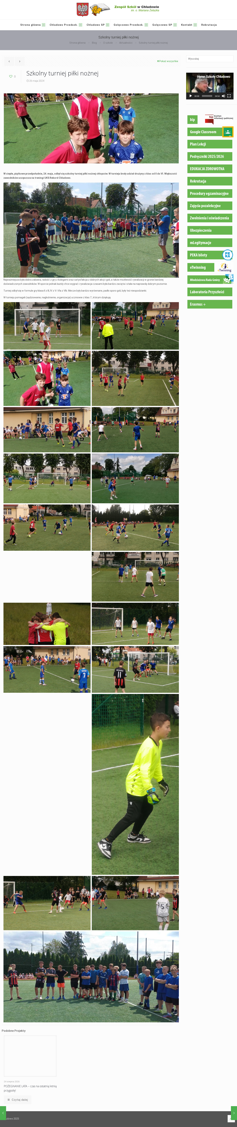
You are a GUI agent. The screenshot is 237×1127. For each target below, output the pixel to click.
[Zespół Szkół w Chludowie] (119, 9)
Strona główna (77, 42)
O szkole (108, 42)
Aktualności (125, 42)
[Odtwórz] (190, 96)
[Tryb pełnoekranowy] (229, 96)
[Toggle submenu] (43, 25)
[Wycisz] (223, 96)
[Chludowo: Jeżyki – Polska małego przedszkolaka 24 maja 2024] (3, 1113)
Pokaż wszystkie (168, 61)
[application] (210, 86)
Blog (94, 42)
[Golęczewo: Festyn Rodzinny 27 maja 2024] (234, 1113)
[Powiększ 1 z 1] (86, 306)
